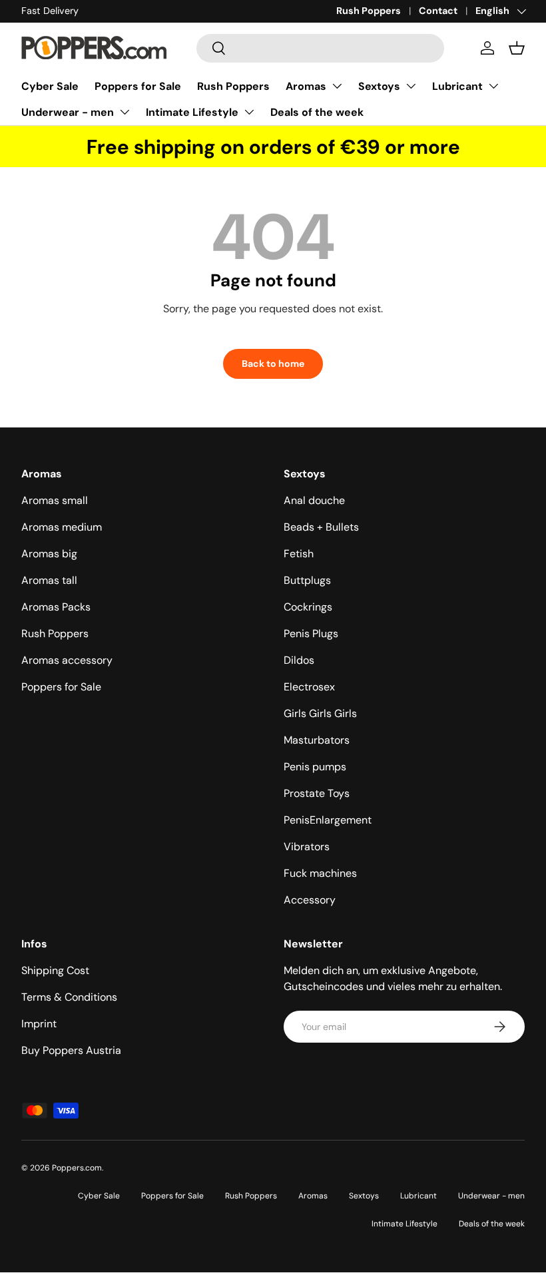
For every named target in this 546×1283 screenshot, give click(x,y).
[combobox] (320, 48)
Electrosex (309, 687)
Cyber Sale (50, 86)
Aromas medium (61, 527)
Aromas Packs (56, 607)
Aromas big (49, 554)
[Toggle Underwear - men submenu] (125, 112)
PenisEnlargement (328, 820)
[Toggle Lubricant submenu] (493, 86)
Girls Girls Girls (320, 713)
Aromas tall (49, 580)
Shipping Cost (55, 970)
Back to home (273, 364)
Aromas (306, 86)
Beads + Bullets (321, 527)
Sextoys (379, 86)
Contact (438, 11)
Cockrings (308, 607)
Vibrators (307, 847)
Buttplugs (307, 580)
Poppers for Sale (138, 86)
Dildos (299, 660)
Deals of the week (317, 112)
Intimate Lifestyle (192, 112)
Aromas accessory (67, 660)
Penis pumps (315, 767)
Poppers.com (77, 1167)
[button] (516, 48)
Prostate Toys (317, 793)
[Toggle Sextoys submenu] (411, 86)
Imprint (39, 1024)
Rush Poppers (368, 11)
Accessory (310, 900)
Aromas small (54, 500)
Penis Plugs (311, 634)
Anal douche (314, 500)
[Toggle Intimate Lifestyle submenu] (249, 112)
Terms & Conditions (69, 997)
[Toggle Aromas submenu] (337, 86)
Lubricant (457, 86)
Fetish (299, 554)
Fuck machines (320, 873)
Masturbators (317, 740)
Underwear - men (67, 112)
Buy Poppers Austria (71, 1050)
